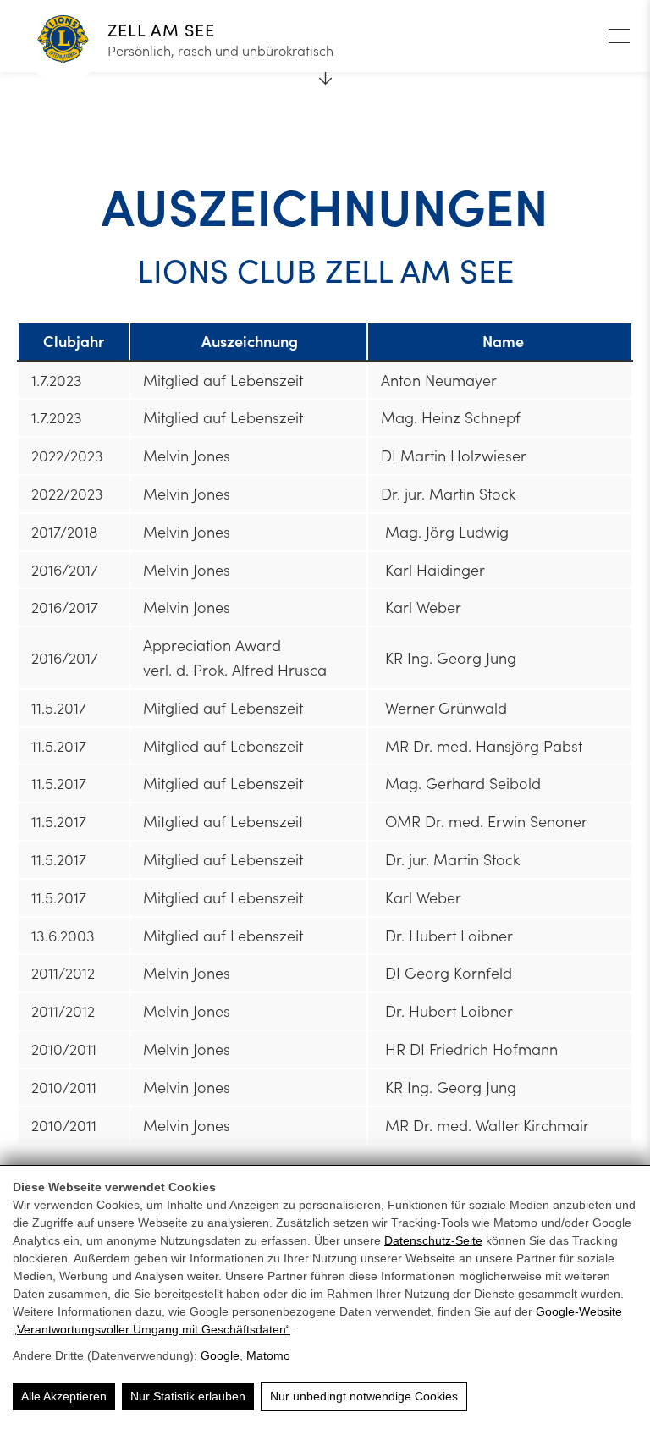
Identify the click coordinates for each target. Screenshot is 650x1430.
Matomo (268, 1355)
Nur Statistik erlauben (187, 1396)
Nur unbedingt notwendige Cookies (364, 1396)
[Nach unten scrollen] (325, 72)
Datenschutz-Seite (433, 1240)
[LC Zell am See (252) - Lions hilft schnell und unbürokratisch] (63, 41)
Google (220, 1355)
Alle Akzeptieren (64, 1396)
